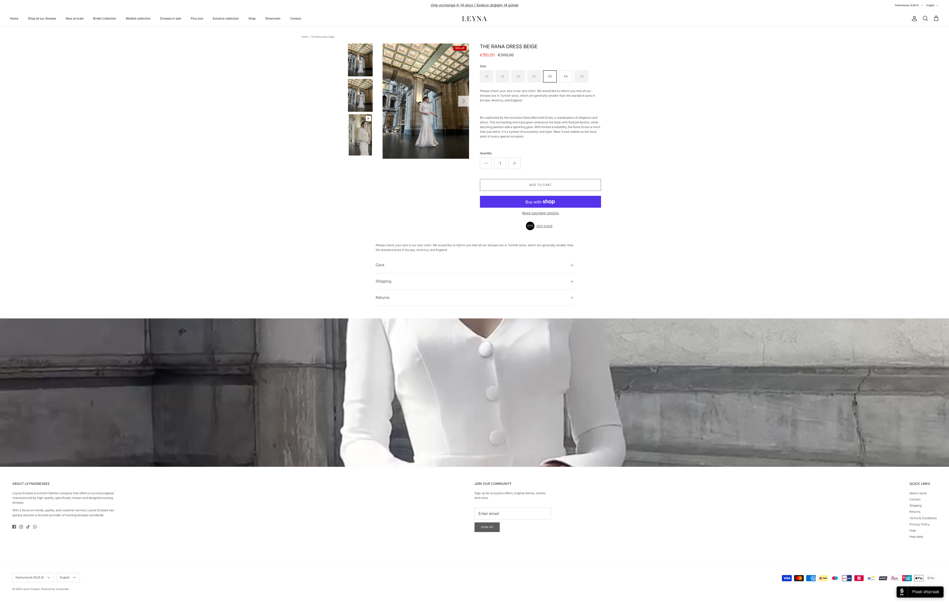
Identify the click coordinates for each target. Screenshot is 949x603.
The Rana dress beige (322, 36)
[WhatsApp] (35, 527)
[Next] (463, 101)
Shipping (383, 281)
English (930, 5)
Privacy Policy (919, 524)
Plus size (197, 18)
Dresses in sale (170, 18)
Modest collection (138, 18)
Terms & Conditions (923, 518)
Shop (252, 18)
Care (380, 265)
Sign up (487, 527)
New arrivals (75, 18)
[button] (540, 226)
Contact (295, 18)
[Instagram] (21, 527)
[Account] (913, 19)
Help (912, 530)
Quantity (486, 153)
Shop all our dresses (42, 18)
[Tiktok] (28, 527)
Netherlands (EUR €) (907, 5)
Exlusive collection (226, 18)
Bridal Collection (104, 18)
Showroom (272, 18)
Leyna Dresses (31, 588)
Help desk (916, 536)
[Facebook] (14, 527)
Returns (382, 297)
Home (14, 18)
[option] (426, 101)
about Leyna (918, 493)
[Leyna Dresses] (474, 18)
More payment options (540, 213)
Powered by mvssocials (55, 588)
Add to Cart (540, 185)
